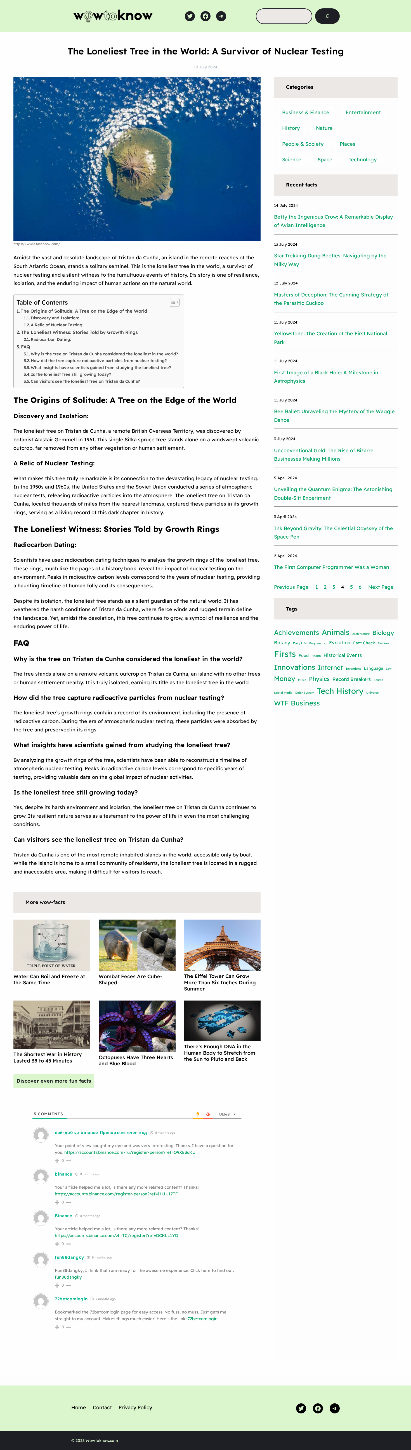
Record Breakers (351, 679)
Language (373, 668)
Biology (383, 632)
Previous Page (291, 587)
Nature (324, 128)
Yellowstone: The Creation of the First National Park (330, 337)
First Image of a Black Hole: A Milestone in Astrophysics (326, 376)
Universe (372, 693)
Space (325, 159)
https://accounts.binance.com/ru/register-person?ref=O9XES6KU (129, 1152)
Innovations (294, 666)
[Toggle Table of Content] (172, 302)
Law (389, 669)
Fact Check (364, 642)
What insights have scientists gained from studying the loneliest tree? (101, 367)
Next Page (381, 587)
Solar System (304, 693)
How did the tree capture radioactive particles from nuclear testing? (99, 360)
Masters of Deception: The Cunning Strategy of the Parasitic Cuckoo (331, 299)
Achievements (296, 632)
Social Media (283, 693)
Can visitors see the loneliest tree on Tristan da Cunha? (85, 381)
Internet (330, 667)
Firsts (285, 654)
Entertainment (363, 112)
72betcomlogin (71, 1298)
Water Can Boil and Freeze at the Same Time (49, 979)
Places (347, 144)
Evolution (339, 642)
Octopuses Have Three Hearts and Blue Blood (136, 1060)
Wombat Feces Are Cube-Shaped (130, 979)
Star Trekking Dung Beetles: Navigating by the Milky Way (330, 259)
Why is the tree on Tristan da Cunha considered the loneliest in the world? (104, 353)
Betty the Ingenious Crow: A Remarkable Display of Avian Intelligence (333, 221)
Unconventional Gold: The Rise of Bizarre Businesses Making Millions (324, 454)
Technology (363, 159)
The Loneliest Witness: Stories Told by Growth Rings (79, 332)
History (291, 128)
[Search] (327, 16)
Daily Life (299, 643)
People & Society (302, 144)
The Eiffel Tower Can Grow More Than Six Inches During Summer (220, 982)
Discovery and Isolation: (55, 317)
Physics (319, 678)
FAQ (26, 347)
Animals (335, 632)
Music (302, 680)
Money (284, 678)
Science (291, 159)
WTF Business (297, 703)
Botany (282, 642)
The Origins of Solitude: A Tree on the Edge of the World (84, 311)
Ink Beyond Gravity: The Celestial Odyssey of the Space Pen (333, 532)
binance (63, 1174)
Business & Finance (305, 112)
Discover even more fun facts (53, 1081)
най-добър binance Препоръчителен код (101, 1132)
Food (304, 655)
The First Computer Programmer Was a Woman (331, 567)
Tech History (340, 691)
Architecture (361, 634)
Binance (63, 1215)
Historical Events (342, 655)
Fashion (383, 643)
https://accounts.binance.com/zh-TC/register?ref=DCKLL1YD (116, 1235)
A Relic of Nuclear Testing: (57, 324)
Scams (378, 680)
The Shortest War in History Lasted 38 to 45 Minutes (47, 1057)
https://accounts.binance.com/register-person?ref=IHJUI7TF (116, 1194)
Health (316, 656)
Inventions (353, 669)
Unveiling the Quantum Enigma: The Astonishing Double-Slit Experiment (333, 493)
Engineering (317, 643)
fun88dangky (69, 1257)
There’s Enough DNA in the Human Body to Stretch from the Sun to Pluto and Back (219, 1052)
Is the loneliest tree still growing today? (71, 374)
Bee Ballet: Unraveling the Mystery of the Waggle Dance (334, 415)
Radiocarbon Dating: (51, 339)
